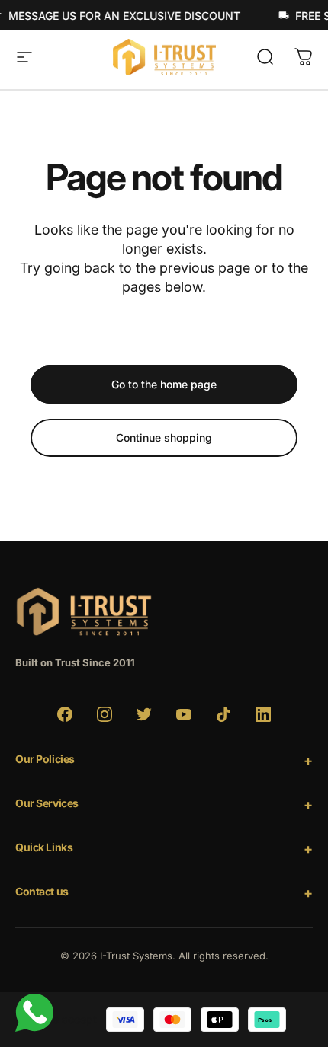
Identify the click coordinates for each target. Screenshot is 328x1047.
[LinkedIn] (263, 714)
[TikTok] (223, 714)
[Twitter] (144, 714)
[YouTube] (184, 714)
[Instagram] (104, 714)
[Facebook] (65, 714)
